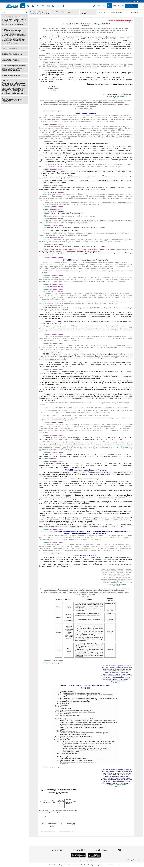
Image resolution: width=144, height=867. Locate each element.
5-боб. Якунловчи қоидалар (11, 75)
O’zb (114, 6)
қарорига (62, 43)
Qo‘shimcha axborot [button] (117, 12)
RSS (119, 850)
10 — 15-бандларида (124, 448)
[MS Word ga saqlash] (52, 5)
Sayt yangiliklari (79, 850)
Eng (104, 6)
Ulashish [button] (135, 12)
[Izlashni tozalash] (26, 12)
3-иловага (107, 559)
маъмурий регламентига (116, 584)
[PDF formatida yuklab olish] (57, 5)
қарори (121, 202)
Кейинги (46, 35)
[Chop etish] (62, 5)
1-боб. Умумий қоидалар (10, 48)
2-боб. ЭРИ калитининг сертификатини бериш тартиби (12, 53)
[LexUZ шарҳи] (37, 5)
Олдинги (46, 192)
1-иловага (104, 271)
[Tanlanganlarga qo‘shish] (27, 5)
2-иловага (114, 472)
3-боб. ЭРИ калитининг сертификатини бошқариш (11, 60)
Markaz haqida (56, 850)
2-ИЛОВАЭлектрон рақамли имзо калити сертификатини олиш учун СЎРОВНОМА (12, 100)
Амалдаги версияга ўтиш (125, 22)
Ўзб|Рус (121, 6)
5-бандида (112, 295)
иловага (60, 59)
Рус (99, 6)
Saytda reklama (101, 850)
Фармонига (117, 39)
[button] (14, 20)
